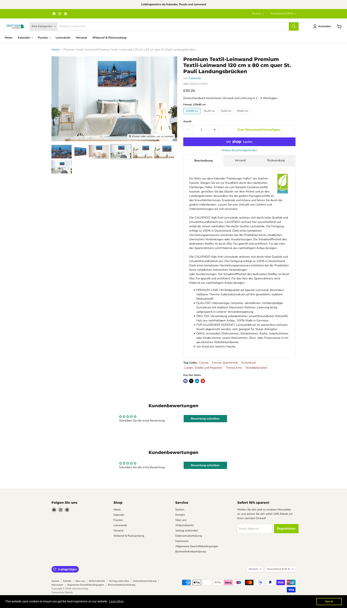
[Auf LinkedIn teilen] (197, 381)
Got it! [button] (329, 601)
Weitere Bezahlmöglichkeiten (239, 150)
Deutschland (282, 13)
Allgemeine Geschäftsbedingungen (196, 546)
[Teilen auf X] (191, 381)
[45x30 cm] (209, 115)
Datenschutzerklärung (188, 536)
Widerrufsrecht (184, 525)
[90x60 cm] (243, 115)
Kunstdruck (248, 363)
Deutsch (256, 13)
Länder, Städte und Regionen (203, 368)
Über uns (180, 520)
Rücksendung (276, 160)
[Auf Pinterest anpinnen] (203, 381)
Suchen (179, 509)
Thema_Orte (234, 368)
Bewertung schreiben (205, 419)
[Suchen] (294, 26)
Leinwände (63, 38)
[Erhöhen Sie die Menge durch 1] (214, 130)
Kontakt (180, 515)
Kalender (24, 38)
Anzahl (187, 121)
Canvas (204, 363)
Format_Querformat (225, 363)
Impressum (182, 541)
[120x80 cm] (192, 115)
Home (8, 38)
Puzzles (43, 38)
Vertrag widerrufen (186, 530)
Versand (81, 38)
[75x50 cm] (226, 115)
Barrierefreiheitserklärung (190, 551)
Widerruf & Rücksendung (109, 38)
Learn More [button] (116, 601)
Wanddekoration (256, 368)
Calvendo (195, 78)
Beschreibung (203, 161)
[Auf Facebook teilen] (185, 381)
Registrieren (286, 528)
